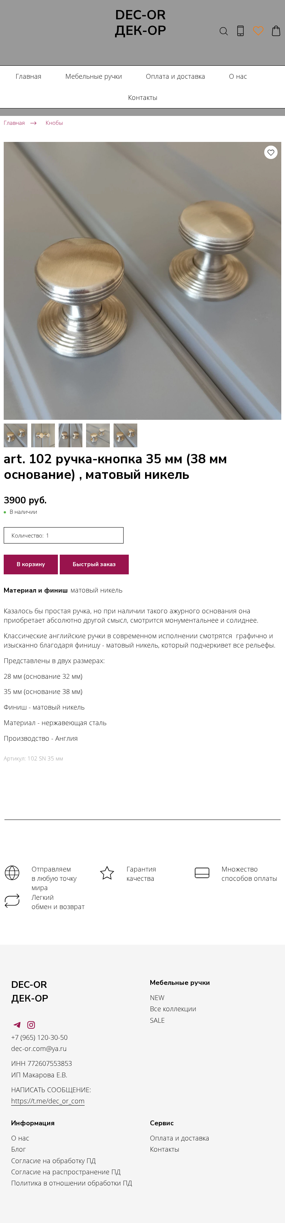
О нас (238, 76)
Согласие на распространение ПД (66, 1171)
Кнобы (54, 122)
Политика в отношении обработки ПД (71, 1182)
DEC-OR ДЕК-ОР (140, 23)
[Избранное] (258, 31)
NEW (157, 997)
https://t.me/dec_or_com (48, 1100)
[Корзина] (276, 31)
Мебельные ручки (93, 76)
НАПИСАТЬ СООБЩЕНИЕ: (51, 1089)
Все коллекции (173, 1008)
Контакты (142, 97)
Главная (29, 76)
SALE (157, 1020)
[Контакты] (240, 31)
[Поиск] (224, 30)
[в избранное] (271, 152)
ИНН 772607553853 (41, 1063)
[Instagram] (31, 1025)
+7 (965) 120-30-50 (39, 1037)
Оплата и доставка (175, 76)
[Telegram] (17, 1025)
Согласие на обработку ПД (53, 1160)
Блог (18, 1149)
